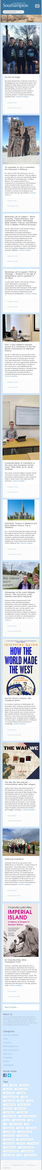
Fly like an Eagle (12, 77)
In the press (7, 1042)
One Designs (30, 1165)
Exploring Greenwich (14, 859)
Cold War (21, 1093)
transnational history (11, 1151)
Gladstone (8, 1108)
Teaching (21, 1143)
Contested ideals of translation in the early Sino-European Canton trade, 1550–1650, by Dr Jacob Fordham (20, 466)
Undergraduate (8, 1065)
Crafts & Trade (9, 1101)
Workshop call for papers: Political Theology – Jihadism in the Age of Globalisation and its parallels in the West (20, 275)
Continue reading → (23, 96)
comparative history (11, 1097)
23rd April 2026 (12, 387)
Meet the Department (10, 1046)
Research (6, 1061)
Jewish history (20, 1108)
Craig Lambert (11, 549)
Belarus (14, 1085)
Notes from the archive (11, 1050)
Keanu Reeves (9, 1112)
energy (30, 1101)
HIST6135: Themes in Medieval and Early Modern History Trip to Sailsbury (21, 525)
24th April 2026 (12, 261)
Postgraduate (7, 1057)
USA (20, 1155)
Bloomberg (24, 1085)
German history (24, 1104)
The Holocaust (33, 1143)
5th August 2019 (12, 206)
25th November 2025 (14, 735)
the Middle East (10, 1147)
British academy (21, 1089)
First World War (10, 1104)
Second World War (25, 1132)
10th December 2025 (14, 554)
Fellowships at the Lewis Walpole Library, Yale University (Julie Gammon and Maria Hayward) (20, 594)
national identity (19, 1120)
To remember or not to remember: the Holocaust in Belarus (20, 168)
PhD (27, 1124)
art (6, 1085)
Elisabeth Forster (12, 256)
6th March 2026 (12, 492)
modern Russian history (27, 1116)
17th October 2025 (13, 996)
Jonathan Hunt (12, 102)
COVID (25, 1097)
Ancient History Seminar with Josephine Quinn (18, 699)
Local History (23, 1112)
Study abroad (9, 1143)
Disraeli (21, 1101)
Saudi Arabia (32, 1128)
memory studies (10, 1116)
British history (9, 1093)
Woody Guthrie (31, 1155)
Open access (7, 1054)
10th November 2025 (14, 821)
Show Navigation (37, 6)
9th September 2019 (14, 108)
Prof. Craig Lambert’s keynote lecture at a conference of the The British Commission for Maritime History (20, 348)
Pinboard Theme (17, 1165)
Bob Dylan (8, 1089)
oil (5, 1124)
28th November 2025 (14, 631)
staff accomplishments (25, 1139)
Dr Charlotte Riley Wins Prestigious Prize (15, 961)
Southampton (23, 1136)
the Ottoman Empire (26, 1147)
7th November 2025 (14, 895)
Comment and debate (10, 1035)
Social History (9, 1136)
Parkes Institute (16, 1124)
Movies (7, 1120)
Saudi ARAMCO (10, 1132)
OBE (30, 1120)
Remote (20, 1128)
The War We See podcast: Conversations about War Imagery (20, 783)
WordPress (7, 1168)
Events (5, 1039)
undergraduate (28, 1151)
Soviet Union (9, 1139)
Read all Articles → (12, 1007)
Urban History (9, 1155)
